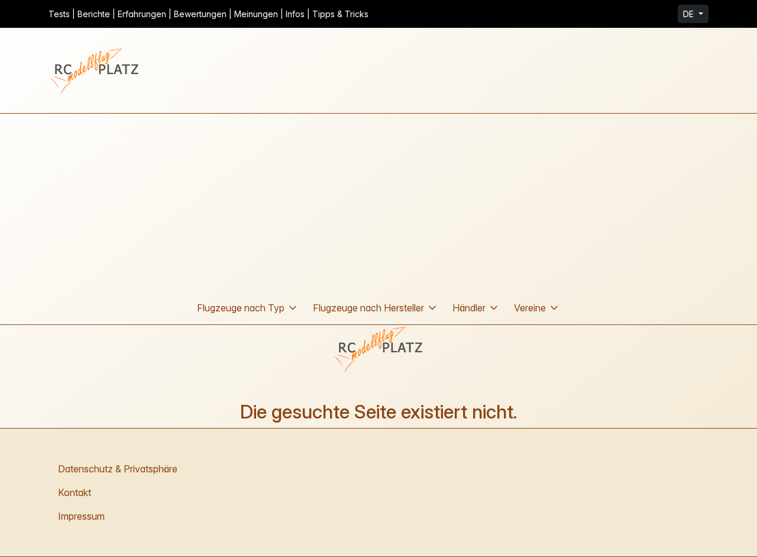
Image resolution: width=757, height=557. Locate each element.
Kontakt (74, 492)
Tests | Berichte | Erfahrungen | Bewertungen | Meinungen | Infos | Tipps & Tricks (208, 14)
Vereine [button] (530, 308)
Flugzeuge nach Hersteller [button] (368, 308)
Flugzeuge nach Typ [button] (240, 308)
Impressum (81, 516)
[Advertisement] (378, 202)
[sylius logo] (95, 70)
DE (689, 14)
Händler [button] (469, 308)
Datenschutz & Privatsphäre (117, 469)
